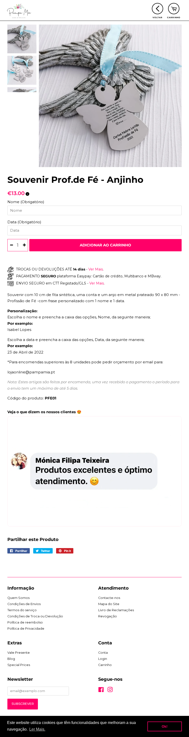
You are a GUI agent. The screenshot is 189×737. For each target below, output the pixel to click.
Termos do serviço (22, 610)
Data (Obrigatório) (24, 222)
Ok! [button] (165, 726)
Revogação (107, 616)
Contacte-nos (109, 598)
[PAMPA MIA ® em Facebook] (101, 691)
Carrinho (105, 665)
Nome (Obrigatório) (25, 201)
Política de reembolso (25, 622)
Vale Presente (18, 652)
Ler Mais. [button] (37, 729)
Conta (103, 652)
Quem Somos (18, 598)
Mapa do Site (108, 604)
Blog (11, 659)
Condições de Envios (24, 604)
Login (102, 659)
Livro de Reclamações (116, 610)
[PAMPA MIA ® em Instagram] (110, 691)
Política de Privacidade (25, 628)
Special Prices (18, 665)
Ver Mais (95, 269)
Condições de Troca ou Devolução (35, 616)
